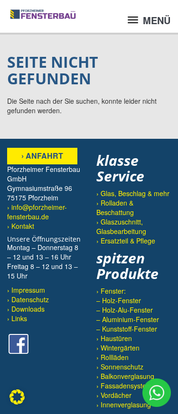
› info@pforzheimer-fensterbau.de (37, 211)
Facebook (18, 344)
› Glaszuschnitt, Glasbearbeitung (121, 226)
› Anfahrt (42, 155)
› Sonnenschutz (119, 366)
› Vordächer (113, 395)
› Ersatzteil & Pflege (125, 240)
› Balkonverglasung (125, 376)
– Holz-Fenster (118, 300)
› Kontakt (20, 226)
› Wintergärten (118, 347)
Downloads (28, 309)
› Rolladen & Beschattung (115, 207)
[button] (17, 397)
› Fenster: (111, 291)
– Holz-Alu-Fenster (124, 310)
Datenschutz (30, 299)
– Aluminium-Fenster (127, 319)
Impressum (28, 290)
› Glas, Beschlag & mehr (132, 193)
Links (19, 318)
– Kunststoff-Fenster (126, 328)
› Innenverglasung (123, 404)
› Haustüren (114, 338)
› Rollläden (112, 357)
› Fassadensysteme (126, 385)
